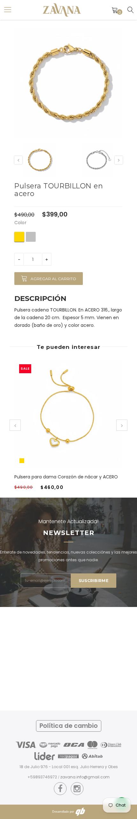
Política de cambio (69, 725)
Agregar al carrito (53, 278)
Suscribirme (93, 580)
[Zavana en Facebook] (60, 788)
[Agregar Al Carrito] (60, 420)
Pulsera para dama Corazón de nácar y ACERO (66, 477)
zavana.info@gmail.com (85, 777)
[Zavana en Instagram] (77, 788)
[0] (115, 10)
